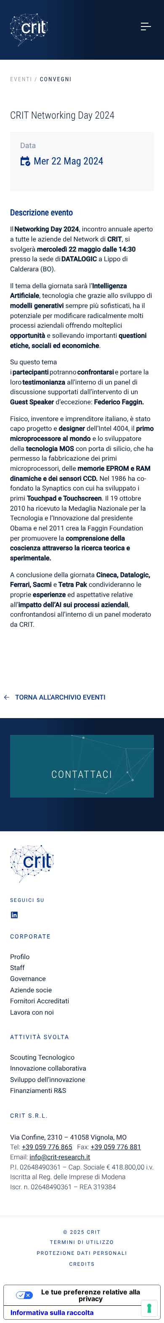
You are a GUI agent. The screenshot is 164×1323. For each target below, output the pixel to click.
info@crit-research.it (59, 1157)
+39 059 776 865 (47, 1147)
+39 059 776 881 (116, 1147)
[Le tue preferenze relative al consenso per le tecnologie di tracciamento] (149, 1308)
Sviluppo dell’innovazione (47, 1080)
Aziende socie (31, 990)
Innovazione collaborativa (48, 1068)
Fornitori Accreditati (39, 1001)
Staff (17, 968)
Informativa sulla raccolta (52, 1312)
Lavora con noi (32, 1012)
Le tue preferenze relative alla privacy (90, 1295)
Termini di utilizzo (82, 1242)
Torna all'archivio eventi (60, 697)
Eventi (21, 79)
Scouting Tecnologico (42, 1057)
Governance (28, 979)
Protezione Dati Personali (82, 1253)
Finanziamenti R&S (38, 1091)
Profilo (19, 957)
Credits (82, 1264)
